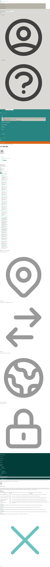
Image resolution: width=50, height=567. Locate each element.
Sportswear (4, 248)
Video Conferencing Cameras (6, 261)
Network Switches (5, 215)
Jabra (5, 162)
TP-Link (5, 166)
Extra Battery (4, 173)
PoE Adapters (4, 231)
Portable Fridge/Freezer (5, 233)
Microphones (4, 200)
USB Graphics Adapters (5, 259)
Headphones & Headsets (6, 179)
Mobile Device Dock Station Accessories (7, 202)
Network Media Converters (6, 213)
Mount (3, 208)
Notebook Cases (5, 218)
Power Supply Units (5, 237)
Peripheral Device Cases (5, 222)
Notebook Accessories (5, 217)
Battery (3, 158)
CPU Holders (4, 170)
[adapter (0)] (20, 276)
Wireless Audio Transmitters (6, 267)
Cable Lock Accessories (7, 229)
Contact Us (3, 472)
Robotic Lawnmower (5, 240)
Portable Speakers (5, 234)
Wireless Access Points (5, 266)
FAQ (2, 473)
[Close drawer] (0, 2)
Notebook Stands (4, 220)
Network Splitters (5, 214)
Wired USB (9, 184)
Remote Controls (5, 239)
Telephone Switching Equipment (6, 256)
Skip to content (6, 1)
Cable (3, 167)
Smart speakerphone (7, 157)
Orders (2, 467)
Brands (4, 159)
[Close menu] (0, 0)
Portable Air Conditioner (5, 232)
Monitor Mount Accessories (6, 206)
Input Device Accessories (5, 189)
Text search (1, 150)
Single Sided (7, 182)
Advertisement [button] (2, 510)
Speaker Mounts (4, 246)
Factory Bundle (4, 174)
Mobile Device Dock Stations (6, 203)
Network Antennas (5, 210)
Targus (5, 165)
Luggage (3, 194)
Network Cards (4, 211)
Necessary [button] (1, 490)
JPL (5, 163)
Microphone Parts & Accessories (6, 199)
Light (3, 192)
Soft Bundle (4, 244)
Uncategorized (4, 257)
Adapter (3, 156)
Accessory (4, 155)
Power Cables (4, 235)
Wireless (6, 185)
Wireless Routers (5, 269)
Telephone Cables (5, 255)
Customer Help (3, 134)
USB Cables (4, 258)
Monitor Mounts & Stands (6, 207)
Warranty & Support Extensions (6, 263)
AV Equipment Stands (7, 224)
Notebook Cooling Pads (5, 219)
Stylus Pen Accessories (5, 251)
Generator (4, 176)
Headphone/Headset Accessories (7, 178)
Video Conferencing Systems (6, 262)
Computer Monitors (5, 169)
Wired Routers (4, 265)
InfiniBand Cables (5, 188)
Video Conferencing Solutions (3, 8)
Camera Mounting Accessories (6, 168)
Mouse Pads (4, 209)
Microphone (4, 198)
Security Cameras (5, 241)
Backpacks (6, 226)
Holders (3, 187)
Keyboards (4, 191)
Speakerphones (4, 247)
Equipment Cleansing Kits (6, 172)
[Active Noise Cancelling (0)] (20, 274)
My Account (3, 14)
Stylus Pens (4, 252)
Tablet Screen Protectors (5, 254)
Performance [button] (1, 505)
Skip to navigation (2, 1)
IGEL (5, 161)
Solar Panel (4, 245)
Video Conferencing (5, 260)
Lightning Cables (4, 193)
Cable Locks (6, 230)
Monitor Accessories (5, 205)
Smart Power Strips (5, 243)
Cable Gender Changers (7, 228)
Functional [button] (1, 503)
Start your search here (2, 11)
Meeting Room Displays (5, 196)
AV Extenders (6, 225)
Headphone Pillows (5, 177)
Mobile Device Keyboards (6, 204)
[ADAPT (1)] (20, 275)
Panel (3, 221)
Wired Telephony (9, 183)
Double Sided (7, 181)
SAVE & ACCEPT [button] (2, 514)
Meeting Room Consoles (5, 195)
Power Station (4, 236)
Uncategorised (4, 154)
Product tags (1, 273)
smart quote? (3, 142)
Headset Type (6, 180)
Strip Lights (4, 250)
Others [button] (1, 512)
